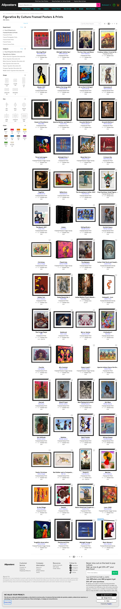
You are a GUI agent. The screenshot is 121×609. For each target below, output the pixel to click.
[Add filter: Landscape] (7, 89)
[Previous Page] (105, 24)
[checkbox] (6, 106)
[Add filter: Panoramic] (15, 89)
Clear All (25, 23)
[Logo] (9, 5)
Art (4, 13)
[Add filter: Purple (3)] (25, 135)
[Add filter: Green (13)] (6, 142)
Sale (99, 9)
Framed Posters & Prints (37, 13)
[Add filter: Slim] (23, 80)
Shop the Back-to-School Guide (61, 1)
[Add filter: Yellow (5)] (25, 129)
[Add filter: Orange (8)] (18, 129)
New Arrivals (67, 9)
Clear (21, 48)
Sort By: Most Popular (87, 23)
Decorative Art (10, 13)
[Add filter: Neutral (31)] (12, 142)
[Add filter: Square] (15, 80)
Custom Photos (56, 9)
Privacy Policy (7, 602)
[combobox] (57, 5)
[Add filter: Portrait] (7, 80)
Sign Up (115, 572)
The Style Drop (26, 9)
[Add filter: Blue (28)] (12, 135)
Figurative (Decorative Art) (22, 13)
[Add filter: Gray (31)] (18, 135)
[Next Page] (117, 24)
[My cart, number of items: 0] (118, 5)
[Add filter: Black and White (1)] (6, 129)
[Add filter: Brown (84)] (6, 135)
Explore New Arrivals (80, 1)
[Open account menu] (110, 5)
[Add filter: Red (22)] (12, 129)
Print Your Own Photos (41, 1)
